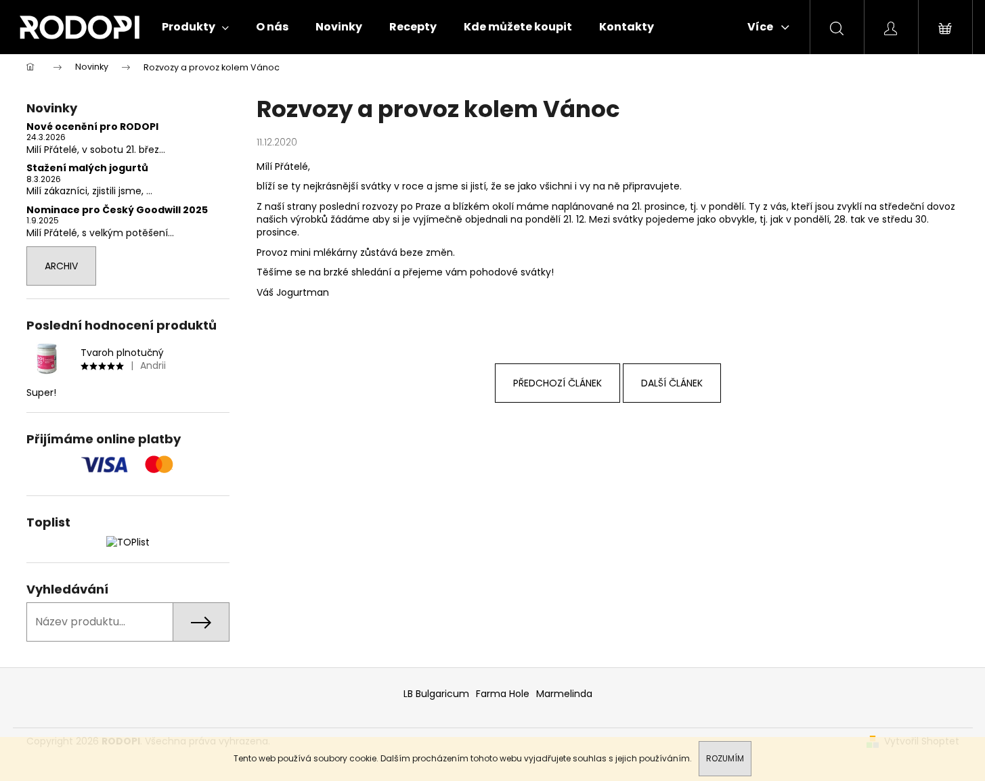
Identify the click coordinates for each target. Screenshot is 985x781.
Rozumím (725, 758)
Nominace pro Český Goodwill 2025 (117, 210)
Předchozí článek (557, 383)
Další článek (672, 383)
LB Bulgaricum (436, 693)
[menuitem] (195, 27)
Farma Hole (502, 693)
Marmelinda (564, 693)
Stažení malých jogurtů (87, 168)
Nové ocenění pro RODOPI (92, 127)
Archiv (61, 266)
